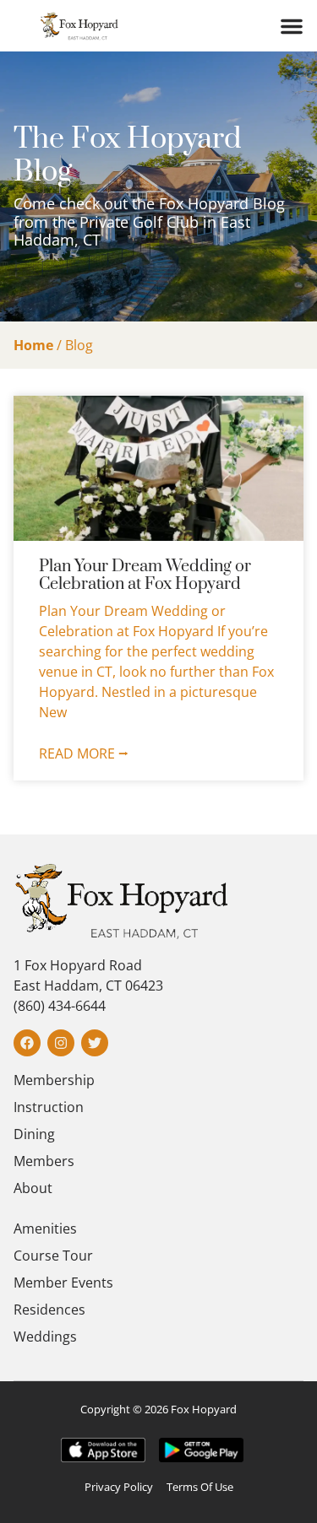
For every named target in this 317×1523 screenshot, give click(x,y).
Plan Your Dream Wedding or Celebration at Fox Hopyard (145, 576)
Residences (49, 1309)
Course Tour (53, 1255)
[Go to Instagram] (60, 1042)
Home (33, 345)
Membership (54, 1080)
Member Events (63, 1282)
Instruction (49, 1107)
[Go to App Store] (103, 1450)
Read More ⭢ (83, 753)
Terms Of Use (200, 1486)
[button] (291, 26)
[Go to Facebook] (27, 1042)
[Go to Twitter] (94, 1042)
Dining (34, 1134)
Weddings (45, 1336)
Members (44, 1161)
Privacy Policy (119, 1486)
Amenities (45, 1228)
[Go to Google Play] (201, 1450)
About (33, 1188)
